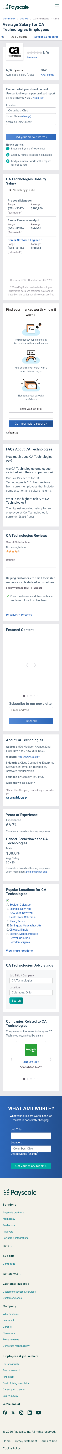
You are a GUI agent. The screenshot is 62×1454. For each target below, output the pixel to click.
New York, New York (21, 913)
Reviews (32, 57)
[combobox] (31, 110)
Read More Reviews (19, 615)
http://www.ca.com (29, 756)
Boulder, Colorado (20, 904)
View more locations (19, 950)
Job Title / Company (21, 975)
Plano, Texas (17, 921)
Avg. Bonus (47, 74)
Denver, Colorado (19, 938)
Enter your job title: (31, 409)
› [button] (35, 665)
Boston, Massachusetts (23, 933)
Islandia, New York (20, 908)
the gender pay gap (36, 871)
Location (14, 987)
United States (9, 19)
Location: (11, 105)
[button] (2, 36)
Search (16, 1000)
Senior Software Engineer (25, 240)
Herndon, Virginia (19, 942)
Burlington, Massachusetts (25, 925)
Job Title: (16, 1129)
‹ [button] (27, 665)
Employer (24, 19)
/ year (17, 70)
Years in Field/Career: (19, 122)
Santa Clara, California (22, 917)
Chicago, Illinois (18, 929)
